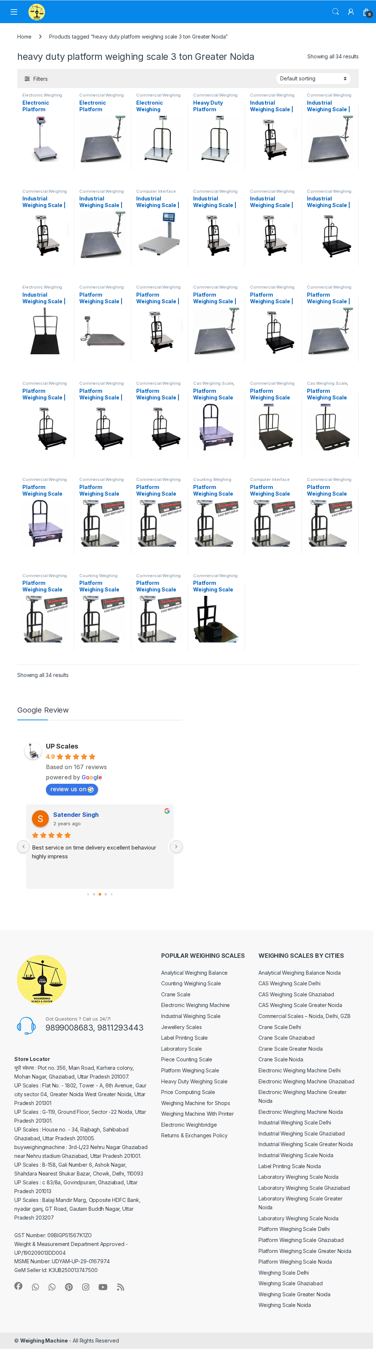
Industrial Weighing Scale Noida (295, 1155)
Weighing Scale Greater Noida (294, 1294)
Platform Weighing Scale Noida (295, 1261)
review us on (68, 789)
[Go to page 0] (88, 894)
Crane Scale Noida (280, 1059)
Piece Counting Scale (186, 1059)
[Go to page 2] (99, 894)
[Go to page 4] (111, 894)
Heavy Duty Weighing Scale (194, 1081)
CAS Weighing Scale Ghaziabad (296, 994)
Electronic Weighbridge (189, 1125)
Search (336, 12)
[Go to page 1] (94, 894)
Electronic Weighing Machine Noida (300, 1112)
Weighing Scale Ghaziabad (290, 1283)
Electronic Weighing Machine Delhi (299, 1070)
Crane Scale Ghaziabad (286, 1038)
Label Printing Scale (184, 1038)
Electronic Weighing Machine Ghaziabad (306, 1081)
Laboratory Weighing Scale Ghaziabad (304, 1188)
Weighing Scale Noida (284, 1305)
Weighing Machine (44, 1340)
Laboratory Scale (181, 1049)
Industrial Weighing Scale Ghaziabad (301, 1133)
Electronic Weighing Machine (195, 1005)
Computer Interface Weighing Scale (156, 193)
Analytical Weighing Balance (194, 973)
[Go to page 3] (106, 894)
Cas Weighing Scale (213, 383)
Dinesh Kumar (73, 814)
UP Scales (62, 746)
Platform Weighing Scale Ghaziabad (300, 1240)
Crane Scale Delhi (279, 1027)
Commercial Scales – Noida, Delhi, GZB (304, 1016)
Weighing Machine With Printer (197, 1114)
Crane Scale (175, 994)
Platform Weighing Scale (190, 1070)
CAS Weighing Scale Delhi (289, 983)
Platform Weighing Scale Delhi (294, 1229)
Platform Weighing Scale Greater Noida (304, 1251)
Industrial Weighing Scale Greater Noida (305, 1144)
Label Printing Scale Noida (289, 1166)
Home (24, 36)
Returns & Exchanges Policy (194, 1135)
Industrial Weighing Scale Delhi (294, 1122)
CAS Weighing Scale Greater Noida (300, 1005)
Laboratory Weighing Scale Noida (298, 1177)
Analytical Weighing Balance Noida (299, 973)
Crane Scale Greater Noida (290, 1049)
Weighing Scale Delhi (283, 1272)
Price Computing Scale (188, 1092)
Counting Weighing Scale (191, 983)
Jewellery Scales (181, 1027)
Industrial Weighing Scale (191, 1016)
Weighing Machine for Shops (195, 1103)
